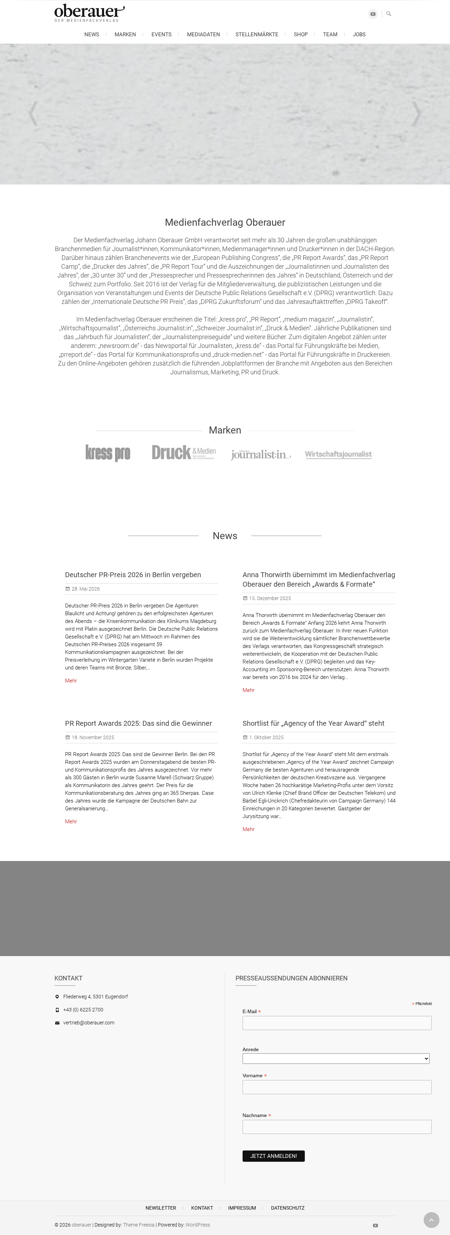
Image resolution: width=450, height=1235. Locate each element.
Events (162, 34)
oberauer (81, 1225)
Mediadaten (203, 34)
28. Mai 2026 (86, 589)
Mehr (71, 681)
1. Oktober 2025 (266, 737)
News (91, 34)
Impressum (242, 1208)
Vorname (255, 1075)
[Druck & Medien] (185, 453)
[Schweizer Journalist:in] (262, 455)
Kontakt (202, 1208)
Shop (301, 34)
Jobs (359, 34)
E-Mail (252, 1011)
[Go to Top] (431, 1220)
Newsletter (161, 1208)
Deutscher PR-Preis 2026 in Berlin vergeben (133, 574)
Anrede (251, 1049)
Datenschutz (287, 1208)
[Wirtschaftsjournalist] (338, 453)
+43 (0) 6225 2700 (83, 1009)
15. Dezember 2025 (270, 598)
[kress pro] (108, 453)
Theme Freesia (139, 1225)
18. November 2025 (93, 737)
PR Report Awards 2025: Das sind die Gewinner (138, 723)
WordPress (198, 1225)
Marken (125, 34)
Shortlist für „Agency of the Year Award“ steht (314, 723)
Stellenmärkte (257, 34)
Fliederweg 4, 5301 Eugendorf (95, 996)
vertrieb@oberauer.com (88, 1022)
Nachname (257, 1115)
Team (330, 34)
